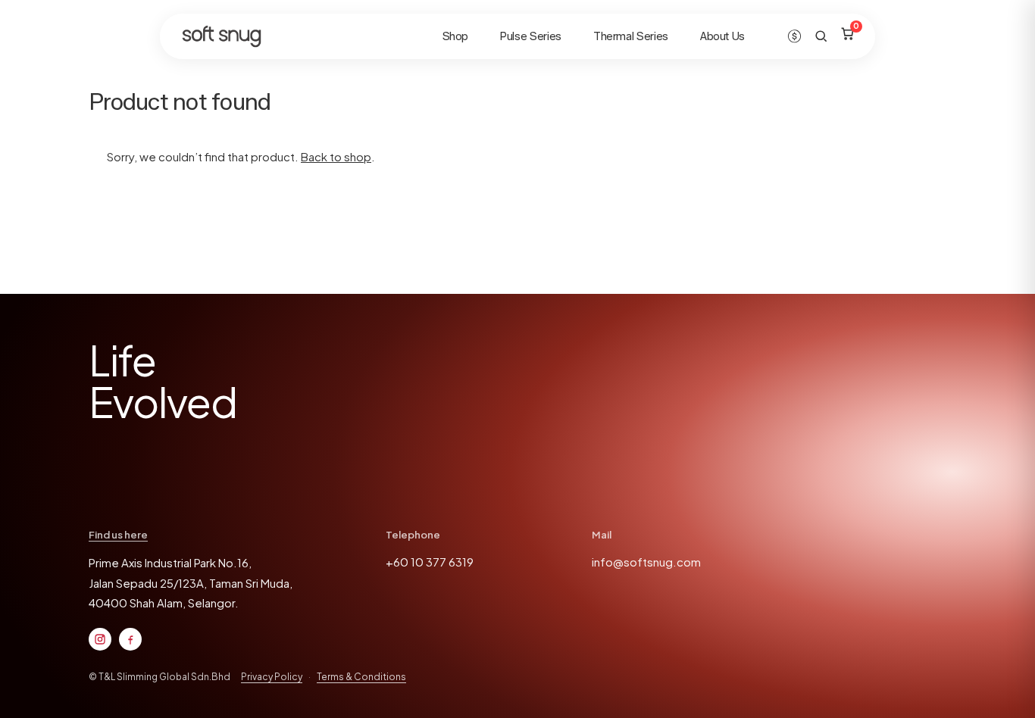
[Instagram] (100, 639)
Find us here (118, 535)
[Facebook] (130, 639)
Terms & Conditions (361, 676)
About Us (722, 36)
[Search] (821, 36)
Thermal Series (630, 36)
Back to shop (336, 156)
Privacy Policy (271, 676)
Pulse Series (530, 36)
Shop (455, 36)
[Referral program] (794, 36)
